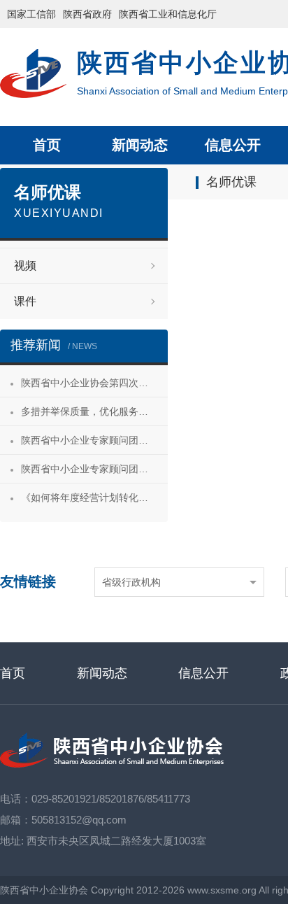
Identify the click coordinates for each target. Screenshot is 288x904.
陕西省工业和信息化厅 (168, 14)
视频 (25, 265)
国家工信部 (31, 14)
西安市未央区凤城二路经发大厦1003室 (116, 841)
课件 (25, 301)
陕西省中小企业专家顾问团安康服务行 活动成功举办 (94, 440)
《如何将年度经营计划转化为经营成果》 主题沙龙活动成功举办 (94, 497)
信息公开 (233, 145)
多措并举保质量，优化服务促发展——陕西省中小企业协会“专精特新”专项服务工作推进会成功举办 (94, 411)
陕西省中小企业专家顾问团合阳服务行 (94, 468)
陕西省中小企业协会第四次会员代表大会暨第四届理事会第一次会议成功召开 (94, 382)
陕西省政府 (87, 14)
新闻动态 (140, 145)
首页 (47, 145)
